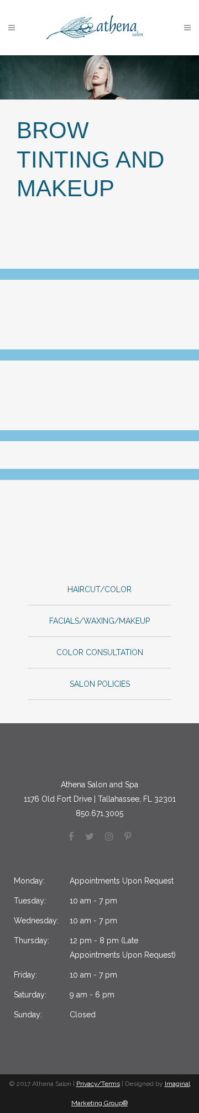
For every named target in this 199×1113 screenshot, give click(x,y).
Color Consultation (99, 652)
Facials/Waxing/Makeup (99, 620)
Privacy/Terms (98, 1084)
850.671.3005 (99, 813)
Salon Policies (100, 684)
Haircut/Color (99, 589)
